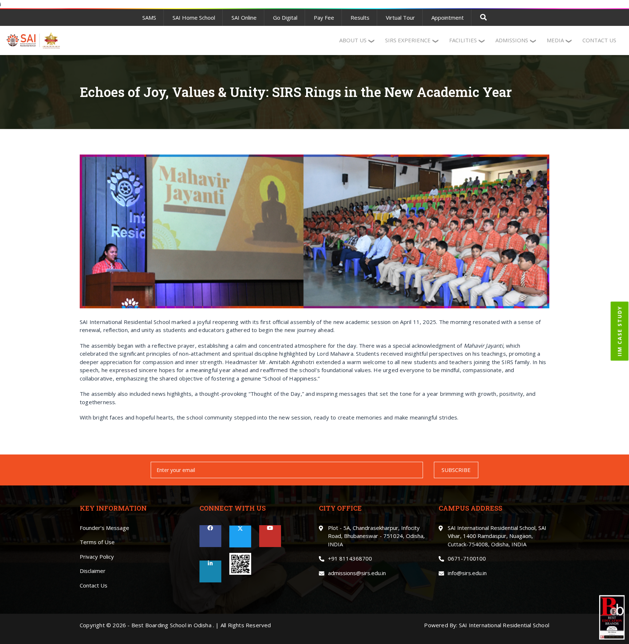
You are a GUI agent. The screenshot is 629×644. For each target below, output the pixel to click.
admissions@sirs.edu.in (357, 573)
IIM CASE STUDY (619, 331)
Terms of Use (97, 542)
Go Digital (285, 17)
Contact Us (93, 585)
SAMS (149, 17)
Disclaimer (93, 570)
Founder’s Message (104, 527)
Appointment (447, 17)
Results (360, 17)
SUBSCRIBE (456, 469)
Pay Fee (324, 17)
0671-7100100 (467, 558)
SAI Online (244, 17)
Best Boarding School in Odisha (171, 625)
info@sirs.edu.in (467, 573)
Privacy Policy (97, 556)
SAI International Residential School (504, 625)
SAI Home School (194, 17)
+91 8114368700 (350, 558)
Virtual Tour (400, 17)
